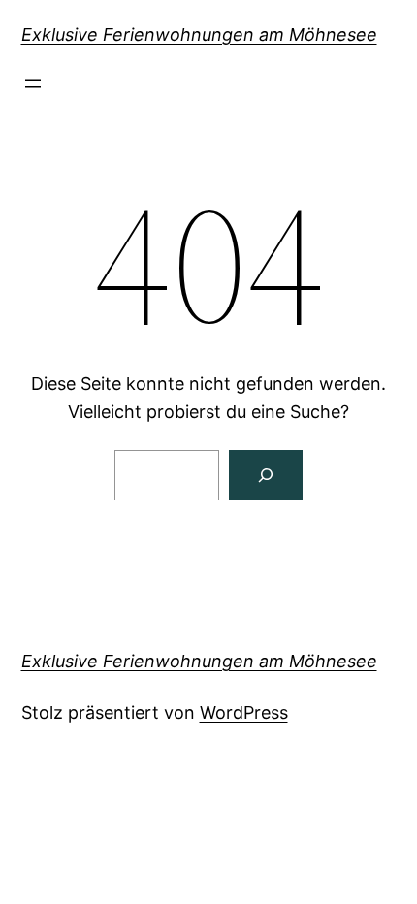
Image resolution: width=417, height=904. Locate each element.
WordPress (244, 712)
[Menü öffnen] (33, 83)
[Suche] (266, 475)
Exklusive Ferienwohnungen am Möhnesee (199, 34)
